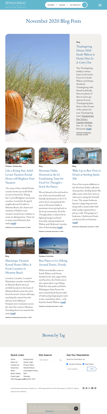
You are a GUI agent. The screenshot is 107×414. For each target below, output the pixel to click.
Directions (14, 368)
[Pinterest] (95, 388)
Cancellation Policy (31, 371)
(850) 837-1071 (29, 379)
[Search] (60, 360)
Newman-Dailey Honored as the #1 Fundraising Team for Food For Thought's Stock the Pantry (51, 178)
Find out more (49, 411)
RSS (25, 373)
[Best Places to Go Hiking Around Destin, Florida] (53, 245)
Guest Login (15, 376)
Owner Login (28, 362)
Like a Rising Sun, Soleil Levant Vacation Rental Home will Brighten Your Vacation (19, 176)
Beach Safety (16, 373)
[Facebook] (84, 388)
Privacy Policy (29, 365)
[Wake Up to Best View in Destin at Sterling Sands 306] (87, 156)
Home (13, 359)
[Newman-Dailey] (15, 5)
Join (92, 369)
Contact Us (15, 365)
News (13, 371)
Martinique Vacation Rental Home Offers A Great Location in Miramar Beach (18, 266)
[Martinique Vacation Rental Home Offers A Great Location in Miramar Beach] (20, 245)
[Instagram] (89, 388)
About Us (14, 362)
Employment (28, 359)
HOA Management (18, 379)
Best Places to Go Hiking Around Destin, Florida (53, 262)
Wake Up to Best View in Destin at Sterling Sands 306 (86, 174)
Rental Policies (29, 368)
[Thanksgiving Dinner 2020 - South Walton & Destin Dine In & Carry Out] (37, 88)
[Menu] (100, 5)
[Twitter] (86, 388)
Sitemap (27, 376)
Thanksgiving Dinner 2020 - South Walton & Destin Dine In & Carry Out (85, 54)
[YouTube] (92, 388)
